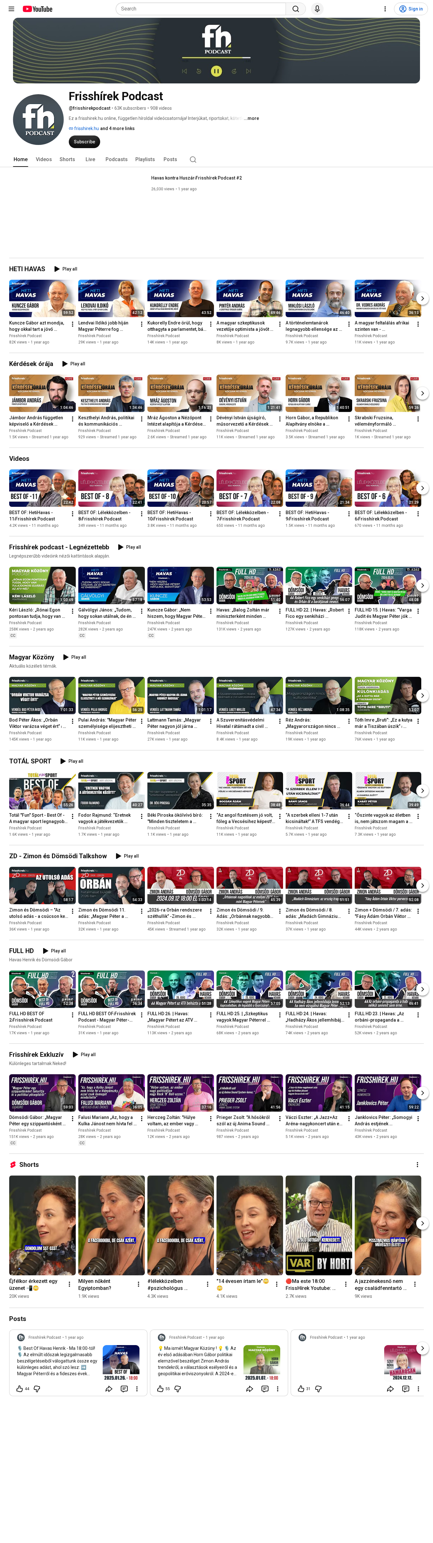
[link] (78, 1365)
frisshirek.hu (86, 128)
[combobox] (202, 9)
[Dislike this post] (37, 1389)
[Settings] (385, 9)
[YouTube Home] (37, 9)
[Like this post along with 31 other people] (301, 1389)
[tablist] (216, 159)
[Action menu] (137, 1389)
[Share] (109, 1389)
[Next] (422, 298)
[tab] (20, 159)
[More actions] (72, 324)
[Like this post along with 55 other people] (160, 1389)
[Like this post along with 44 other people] (20, 1389)
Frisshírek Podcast (25, 336)
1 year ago (74, 1337)
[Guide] (11, 9)
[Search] (296, 9)
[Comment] (124, 1389)
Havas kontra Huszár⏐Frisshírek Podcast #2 (196, 177)
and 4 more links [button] (117, 128)
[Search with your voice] (317, 9)
